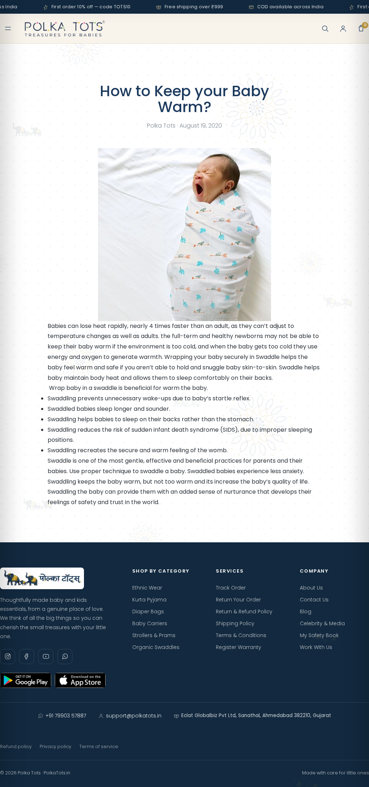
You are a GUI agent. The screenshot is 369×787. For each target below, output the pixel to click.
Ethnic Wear (147, 587)
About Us (311, 587)
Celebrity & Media (322, 623)
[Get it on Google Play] (25, 680)
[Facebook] (26, 656)
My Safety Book (319, 635)
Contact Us (314, 599)
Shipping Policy (235, 623)
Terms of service (98, 746)
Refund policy (16, 746)
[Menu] (8, 28)
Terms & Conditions (241, 635)
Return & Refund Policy (244, 611)
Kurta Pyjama (149, 599)
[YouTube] (45, 656)
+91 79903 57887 (65, 715)
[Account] (343, 28)
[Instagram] (7, 656)
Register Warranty (238, 647)
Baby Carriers (149, 623)
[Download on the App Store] (80, 680)
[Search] (325, 28)
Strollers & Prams (153, 635)
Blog (305, 611)
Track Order (231, 587)
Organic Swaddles (155, 647)
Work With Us (316, 647)
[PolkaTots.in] (65, 28)
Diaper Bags (148, 611)
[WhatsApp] (64, 656)
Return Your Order (238, 599)
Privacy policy (55, 746)
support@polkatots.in (133, 715)
